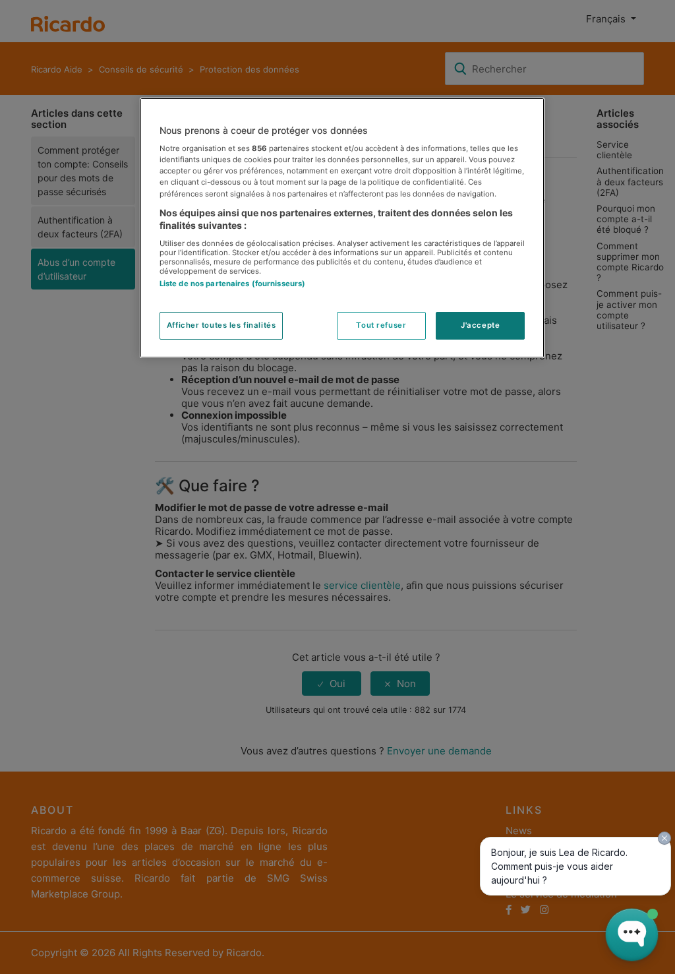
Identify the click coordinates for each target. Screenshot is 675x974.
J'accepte (480, 325)
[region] (342, 228)
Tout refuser (381, 325)
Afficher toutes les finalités (221, 325)
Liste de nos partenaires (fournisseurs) (232, 283)
